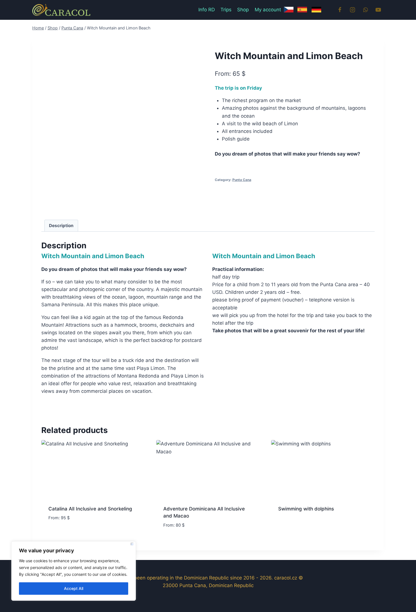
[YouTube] (378, 10)
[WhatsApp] (365, 10)
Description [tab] (61, 225)
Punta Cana (241, 180)
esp (305, 12)
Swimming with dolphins (306, 509)
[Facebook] (339, 10)
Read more (60, 535)
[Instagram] (352, 10)
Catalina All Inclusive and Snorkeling (90, 509)
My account (268, 9)
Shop (243, 9)
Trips (225, 9)
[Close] (132, 544)
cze (291, 12)
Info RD (206, 9)
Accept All (73, 588)
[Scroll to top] (402, 595)
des (318, 12)
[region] (73, 571)
